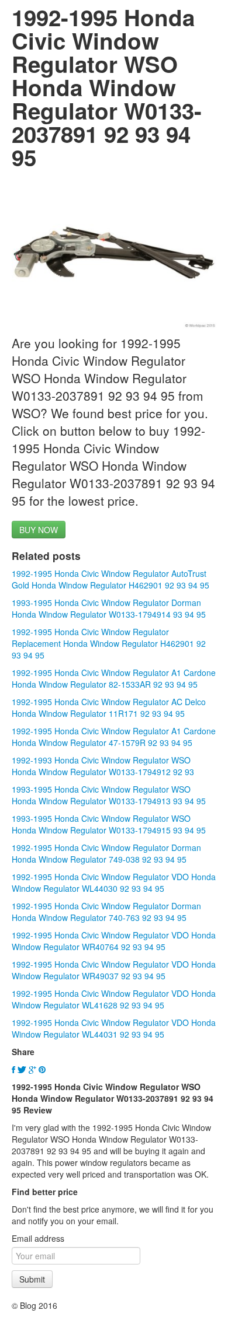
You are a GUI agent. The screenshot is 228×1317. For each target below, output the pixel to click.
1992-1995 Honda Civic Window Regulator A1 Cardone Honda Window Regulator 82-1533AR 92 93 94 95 (114, 678)
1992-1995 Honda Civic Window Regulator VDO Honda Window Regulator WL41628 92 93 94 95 (114, 999)
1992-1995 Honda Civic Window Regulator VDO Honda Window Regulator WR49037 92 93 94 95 (114, 970)
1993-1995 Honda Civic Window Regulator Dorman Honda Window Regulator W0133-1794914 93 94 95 (109, 608)
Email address (38, 1238)
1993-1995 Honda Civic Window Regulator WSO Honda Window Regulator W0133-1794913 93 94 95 (109, 795)
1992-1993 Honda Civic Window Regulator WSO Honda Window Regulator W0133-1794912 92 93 (103, 765)
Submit (32, 1279)
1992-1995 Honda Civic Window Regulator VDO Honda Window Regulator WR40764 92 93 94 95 (114, 940)
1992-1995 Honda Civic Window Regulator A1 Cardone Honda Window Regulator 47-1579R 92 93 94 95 (114, 736)
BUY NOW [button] (38, 529)
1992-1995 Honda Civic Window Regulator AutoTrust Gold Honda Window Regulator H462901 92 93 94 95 (110, 579)
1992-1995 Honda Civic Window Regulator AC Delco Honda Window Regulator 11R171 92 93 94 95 (109, 707)
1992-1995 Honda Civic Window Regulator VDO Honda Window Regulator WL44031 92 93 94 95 (114, 1028)
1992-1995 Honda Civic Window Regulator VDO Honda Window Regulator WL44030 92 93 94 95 (114, 882)
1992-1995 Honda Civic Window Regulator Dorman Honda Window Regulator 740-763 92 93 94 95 (106, 911)
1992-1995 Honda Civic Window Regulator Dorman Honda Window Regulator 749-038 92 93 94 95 (106, 853)
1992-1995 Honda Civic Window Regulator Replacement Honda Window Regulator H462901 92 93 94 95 (109, 643)
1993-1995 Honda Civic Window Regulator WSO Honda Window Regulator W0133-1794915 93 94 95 (109, 824)
